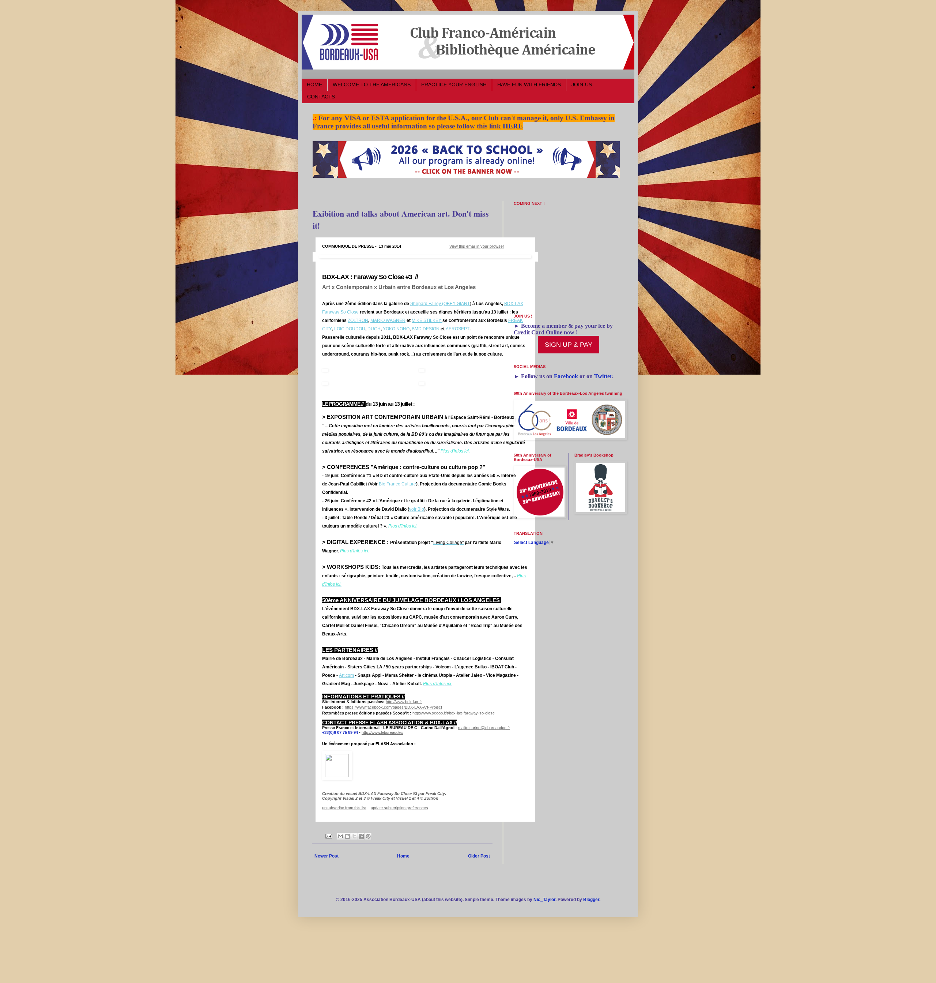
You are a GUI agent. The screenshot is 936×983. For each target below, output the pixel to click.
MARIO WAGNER (387, 320)
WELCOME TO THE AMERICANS (372, 84)
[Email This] (340, 836)
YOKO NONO (396, 328)
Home (403, 856)
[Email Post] (328, 836)
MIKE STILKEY (427, 320)
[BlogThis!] (347, 836)
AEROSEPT (457, 328)
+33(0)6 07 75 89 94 (340, 732)
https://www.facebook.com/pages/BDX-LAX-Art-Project (393, 707)
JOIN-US (581, 84)
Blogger (591, 899)
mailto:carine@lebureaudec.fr (484, 727)
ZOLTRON (358, 320)
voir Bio (416, 509)
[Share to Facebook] (361, 836)
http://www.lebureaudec (382, 732)
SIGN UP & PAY (568, 344)
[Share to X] (354, 836)
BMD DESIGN (425, 328)
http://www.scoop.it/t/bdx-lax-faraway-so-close (453, 713)
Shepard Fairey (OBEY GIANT (440, 303)
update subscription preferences (399, 808)
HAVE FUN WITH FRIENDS (529, 84)
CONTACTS (321, 97)
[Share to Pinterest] (368, 836)
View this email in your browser (476, 246)
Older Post (479, 856)
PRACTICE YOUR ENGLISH (454, 84)
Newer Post (326, 856)
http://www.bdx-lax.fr (404, 701)
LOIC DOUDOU (349, 328)
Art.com (346, 675)
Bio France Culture (397, 484)
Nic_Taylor (544, 899)
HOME (314, 84)
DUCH (374, 328)
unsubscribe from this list (344, 808)
